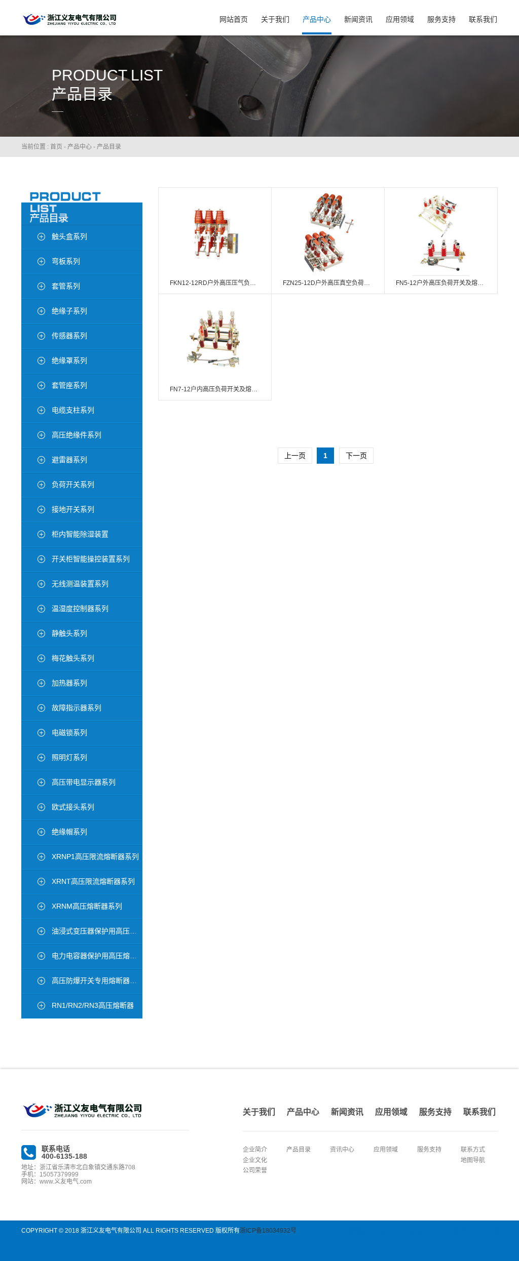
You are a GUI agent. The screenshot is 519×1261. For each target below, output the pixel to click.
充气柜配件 (450, 1231)
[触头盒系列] (33, 238)
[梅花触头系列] (33, 660)
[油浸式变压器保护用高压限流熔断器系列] (33, 932)
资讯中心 (342, 1149)
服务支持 (441, 19)
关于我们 (275, 19)
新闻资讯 (358, 19)
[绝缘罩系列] (33, 362)
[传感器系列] (33, 337)
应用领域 (400, 19)
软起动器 (416, 1231)
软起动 (389, 1231)
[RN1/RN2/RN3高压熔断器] (33, 1007)
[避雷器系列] (33, 461)
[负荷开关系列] (33, 486)
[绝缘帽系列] (33, 833)
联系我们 (483, 19)
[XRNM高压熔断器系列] (33, 908)
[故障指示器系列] (33, 709)
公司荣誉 (255, 1170)
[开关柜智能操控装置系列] (33, 560)
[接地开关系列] (33, 511)
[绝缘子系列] (33, 312)
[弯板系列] (33, 263)
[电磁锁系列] (33, 734)
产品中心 (317, 19)
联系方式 (473, 1149)
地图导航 (473, 1160)
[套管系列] (33, 287)
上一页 (295, 456)
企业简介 (255, 1149)
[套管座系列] (33, 387)
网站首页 (233, 19)
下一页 (356, 456)
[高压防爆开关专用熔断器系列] (33, 982)
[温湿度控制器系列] (33, 610)
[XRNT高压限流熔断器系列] (33, 883)
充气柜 (481, 1231)
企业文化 (255, 1160)
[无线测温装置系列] (33, 585)
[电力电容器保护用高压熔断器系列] (33, 957)
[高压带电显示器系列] (33, 784)
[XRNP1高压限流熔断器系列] (33, 858)
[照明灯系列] (33, 759)
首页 (56, 146)
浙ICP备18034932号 (268, 1230)
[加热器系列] (33, 684)
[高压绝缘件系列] (33, 436)
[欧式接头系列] (33, 808)
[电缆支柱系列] (33, 412)
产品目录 (109, 146)
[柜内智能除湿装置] (33, 536)
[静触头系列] (33, 635)
